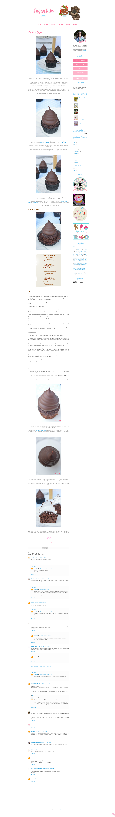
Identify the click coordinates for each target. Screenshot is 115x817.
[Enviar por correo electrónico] (42, 548)
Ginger (78, 256)
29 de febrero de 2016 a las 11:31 (46, 611)
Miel (82, 261)
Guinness (77, 258)
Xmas (85, 273)
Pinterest (56, 542)
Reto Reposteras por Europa (79, 269)
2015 (75, 168)
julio (76, 155)
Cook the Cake (62, 142)
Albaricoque (74, 246)
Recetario (46, 24)
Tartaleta (78, 272)
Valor (78, 273)
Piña (81, 265)
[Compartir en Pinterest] (47, 548)
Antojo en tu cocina (34, 666)
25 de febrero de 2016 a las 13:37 (39, 557)
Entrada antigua (66, 801)
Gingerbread (82, 256)
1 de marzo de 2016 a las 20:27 (41, 731)
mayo (76, 158)
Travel (86, 272)
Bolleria (77, 248)
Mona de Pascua (76, 263)
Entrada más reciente (32, 801)
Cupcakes (80, 255)
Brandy (82, 247)
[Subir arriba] (113, 815)
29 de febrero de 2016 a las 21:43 (48, 724)
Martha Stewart (39, 430)
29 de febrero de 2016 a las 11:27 (46, 568)
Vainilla (75, 273)
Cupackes (75, 255)
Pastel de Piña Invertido (79, 164)
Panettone (84, 264)
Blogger (61, 809)
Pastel (77, 265)
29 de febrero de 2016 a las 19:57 (41, 711)
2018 (75, 140)
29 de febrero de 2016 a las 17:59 (46, 697)
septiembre (77, 151)
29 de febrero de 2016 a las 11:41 (46, 635)
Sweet (74, 272)
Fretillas (74, 256)
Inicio (49, 801)
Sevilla (74, 270)
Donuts (85, 255)
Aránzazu (33, 731)
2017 (75, 142)
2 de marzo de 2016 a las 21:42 (41, 757)
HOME (39, 24)
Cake (85, 249)
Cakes (76, 251)
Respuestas (34, 566)
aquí (45, 430)
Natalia (32, 602)
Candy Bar (60, 24)
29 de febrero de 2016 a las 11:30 (46, 589)
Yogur (74, 274)
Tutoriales (53, 24)
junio (76, 157)
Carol (32, 557)
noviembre (77, 147)
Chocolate (81, 253)
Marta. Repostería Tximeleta (36, 768)
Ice (74, 259)
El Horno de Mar (34, 749)
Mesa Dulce (78, 261)
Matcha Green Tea (83, 260)
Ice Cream (78, 259)
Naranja (75, 264)
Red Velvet (80, 267)
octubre (76, 149)
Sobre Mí (68, 24)
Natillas (79, 264)
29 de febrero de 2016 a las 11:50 (46, 656)
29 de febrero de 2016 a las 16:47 (46, 683)
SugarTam (36, 568)
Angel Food (84, 246)
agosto (76, 153)
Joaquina (32, 711)
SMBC (77, 270)
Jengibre (82, 259)
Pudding (85, 265)
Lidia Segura (33, 578)
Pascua (74, 265)
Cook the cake (33, 623)
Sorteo (80, 270)
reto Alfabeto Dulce (44, 142)
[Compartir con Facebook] (46, 548)
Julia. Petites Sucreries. (35, 742)
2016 (75, 144)
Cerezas (85, 251)
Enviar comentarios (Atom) (38, 803)
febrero (76, 162)
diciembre (77, 146)
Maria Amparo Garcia (35, 683)
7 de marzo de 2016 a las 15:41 (43, 778)
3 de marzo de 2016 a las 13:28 (48, 768)
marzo (76, 160)
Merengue (74, 261)
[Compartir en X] (45, 548)
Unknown (32, 757)
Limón (86, 259)
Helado (81, 258)
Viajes (81, 273)
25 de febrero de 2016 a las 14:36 (42, 578)
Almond (79, 246)
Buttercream (79, 249)
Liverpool (75, 260)
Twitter (46, 542)
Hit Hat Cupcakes (78, 165)
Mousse (81, 263)
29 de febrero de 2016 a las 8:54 (43, 646)
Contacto (75, 24)
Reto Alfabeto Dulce (81, 268)
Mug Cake (85, 263)
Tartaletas (82, 272)
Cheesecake (75, 253)
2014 (75, 170)
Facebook (41, 542)
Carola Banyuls (34, 778)
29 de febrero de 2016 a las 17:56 (46, 674)
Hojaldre (86, 258)
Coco (73, 254)
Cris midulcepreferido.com (36, 724)
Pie (79, 265)
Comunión (77, 254)
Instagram (51, 542)
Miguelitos (85, 261)
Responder (33, 563)
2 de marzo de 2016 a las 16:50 (44, 749)
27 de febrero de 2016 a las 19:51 (43, 623)
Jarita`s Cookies (34, 646)
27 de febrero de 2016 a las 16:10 (40, 602)
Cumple (86, 254)
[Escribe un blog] (44, 548)
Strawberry (84, 270)
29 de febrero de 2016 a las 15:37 (45, 666)
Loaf (79, 260)
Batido (74, 247)
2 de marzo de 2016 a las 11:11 (46, 742)
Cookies (81, 254)
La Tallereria (35, 202)
